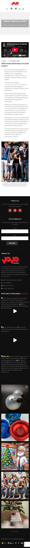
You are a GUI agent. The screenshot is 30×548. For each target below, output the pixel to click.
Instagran (20, 210)
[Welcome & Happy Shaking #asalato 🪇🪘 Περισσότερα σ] (15, 398)
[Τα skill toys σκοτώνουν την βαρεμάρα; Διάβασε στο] (15, 485)
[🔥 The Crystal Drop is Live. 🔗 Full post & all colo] (15, 340)
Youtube (15, 210)
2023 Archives (13, 25)
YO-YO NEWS (12, 61)
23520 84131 (8, 283)
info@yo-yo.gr (10, 288)
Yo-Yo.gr (10, 539)
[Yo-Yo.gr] (15, 3)
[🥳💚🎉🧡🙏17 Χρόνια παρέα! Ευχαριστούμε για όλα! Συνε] (15, 369)
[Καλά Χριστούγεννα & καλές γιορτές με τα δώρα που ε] (15, 514)
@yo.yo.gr (23, 293)
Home (5, 25)
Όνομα (15, 228)
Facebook (10, 210)
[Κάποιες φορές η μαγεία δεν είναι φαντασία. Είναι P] (15, 311)
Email (14, 235)
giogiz (4, 61)
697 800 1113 (10, 285)
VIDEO (18, 61)
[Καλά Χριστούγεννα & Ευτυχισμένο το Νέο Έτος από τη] (15, 456)
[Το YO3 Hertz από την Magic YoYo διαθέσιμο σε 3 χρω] (15, 427)
